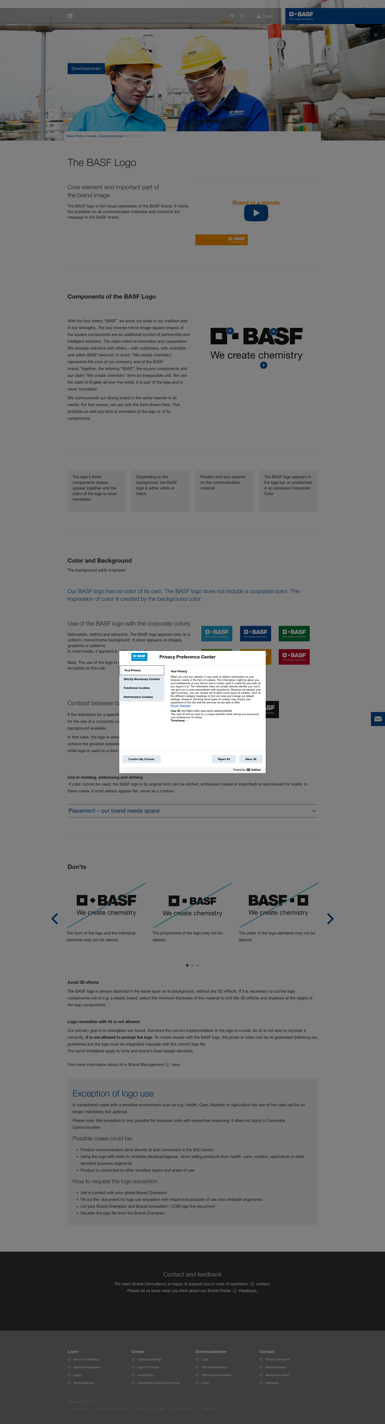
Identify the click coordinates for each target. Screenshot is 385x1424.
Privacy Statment (180, 705)
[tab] (142, 670)
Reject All (224, 759)
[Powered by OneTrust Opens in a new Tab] (248, 770)
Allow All (250, 759)
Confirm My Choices (141, 759)
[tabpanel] (216, 698)
